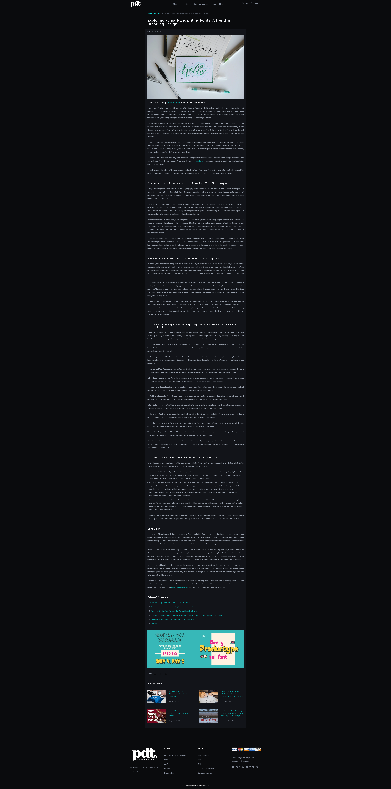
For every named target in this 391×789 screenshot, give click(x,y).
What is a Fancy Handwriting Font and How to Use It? (170, 603)
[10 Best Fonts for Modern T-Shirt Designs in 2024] (156, 696)
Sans (166, 760)
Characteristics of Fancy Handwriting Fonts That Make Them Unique (176, 607)
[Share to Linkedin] (155, 673)
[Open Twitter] (253, 768)
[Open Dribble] (243, 768)
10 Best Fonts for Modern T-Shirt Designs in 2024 (179, 693)
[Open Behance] (240, 768)
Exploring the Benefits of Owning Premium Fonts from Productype (232, 693)
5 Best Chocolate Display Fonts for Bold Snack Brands (180, 713)
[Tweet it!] (160, 673)
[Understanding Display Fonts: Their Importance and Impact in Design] (208, 716)
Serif (166, 764)
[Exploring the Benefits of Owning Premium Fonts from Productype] (208, 696)
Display (167, 769)
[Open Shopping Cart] (246, 3)
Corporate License (205, 773)
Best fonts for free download (175, 755)
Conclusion (155, 624)
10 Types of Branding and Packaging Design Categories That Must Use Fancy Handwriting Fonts (186, 615)
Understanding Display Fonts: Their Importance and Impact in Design (232, 713)
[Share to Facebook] (158, 673)
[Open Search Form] (243, 3)
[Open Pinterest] (256, 768)
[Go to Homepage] (136, 6)
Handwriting (173, 102)
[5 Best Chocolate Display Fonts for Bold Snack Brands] (156, 716)
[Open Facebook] (233, 768)
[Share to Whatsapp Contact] (166, 673)
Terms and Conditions (206, 769)
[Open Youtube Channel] (246, 768)
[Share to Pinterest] (163, 673)
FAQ (199, 764)
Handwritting (169, 773)
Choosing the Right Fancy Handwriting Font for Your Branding (173, 619)
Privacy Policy (203, 755)
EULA (200, 760)
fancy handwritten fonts (180, 587)
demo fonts (199, 161)
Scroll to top (389, 787)
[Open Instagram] (236, 768)
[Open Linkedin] (250, 768)
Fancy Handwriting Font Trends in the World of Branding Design (174, 611)
